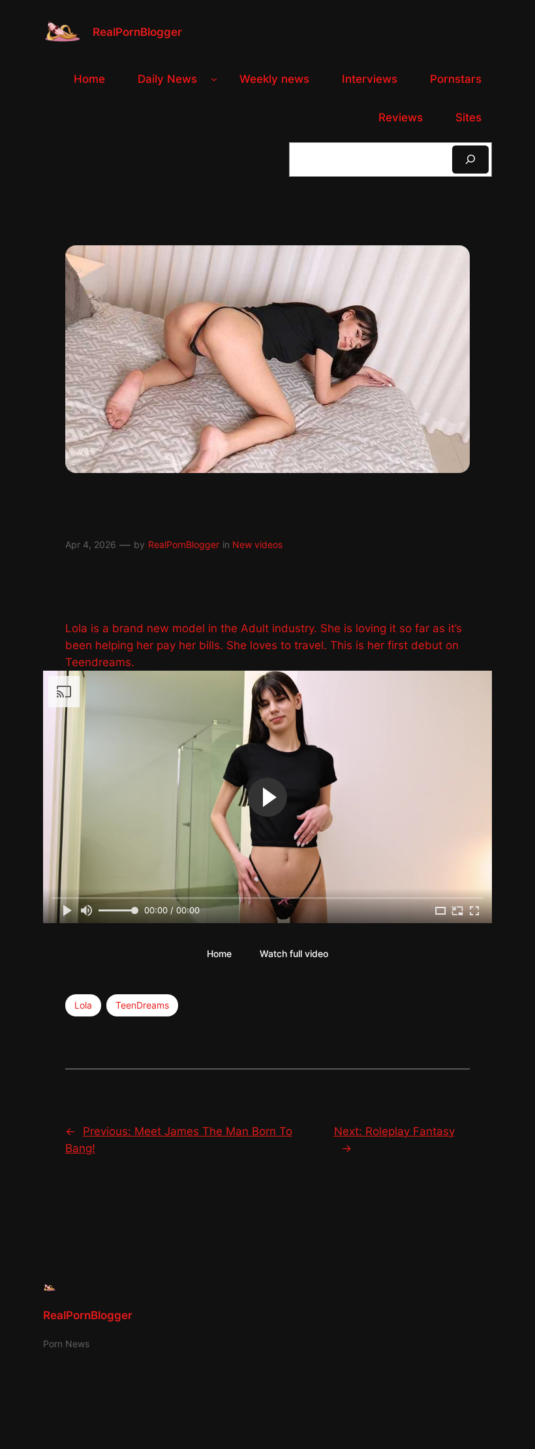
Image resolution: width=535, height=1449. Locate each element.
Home (219, 953)
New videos (257, 544)
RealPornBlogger (137, 31)
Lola (83, 1005)
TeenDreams (142, 1005)
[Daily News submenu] (214, 79)
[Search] (470, 159)
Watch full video (294, 953)
